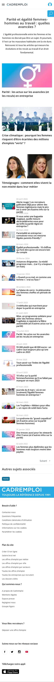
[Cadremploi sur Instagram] (19, 652)
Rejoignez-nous (8, 602)
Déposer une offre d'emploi (14, 630)
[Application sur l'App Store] (10, 671)
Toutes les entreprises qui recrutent (18, 575)
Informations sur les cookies (14, 528)
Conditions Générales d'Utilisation (17, 520)
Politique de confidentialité (14, 524)
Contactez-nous (9, 512)
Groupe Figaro (8, 606)
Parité (5, 479)
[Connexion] (50, 4)
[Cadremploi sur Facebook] (4, 652)
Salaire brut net (9, 555)
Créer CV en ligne (9, 551)
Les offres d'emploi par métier (15, 559)
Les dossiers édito (10, 579)
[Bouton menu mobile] (3, 4)
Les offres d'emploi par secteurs (16, 567)
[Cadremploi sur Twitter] (12, 652)
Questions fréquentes (11, 516)
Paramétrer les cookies (12, 532)
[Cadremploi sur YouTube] (26, 652)
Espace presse (8, 598)
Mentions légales (9, 594)
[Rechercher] (50, 13)
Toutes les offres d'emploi (13, 571)
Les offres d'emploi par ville (14, 563)
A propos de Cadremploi (12, 591)
